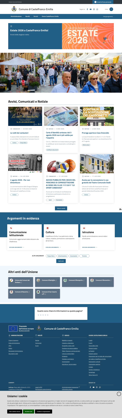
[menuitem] (16, 16)
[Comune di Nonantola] (92, 280)
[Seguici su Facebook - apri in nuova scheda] (86, 9)
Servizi (67, 335)
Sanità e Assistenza (94, 370)
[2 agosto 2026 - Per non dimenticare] (25, 163)
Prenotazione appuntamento (43, 389)
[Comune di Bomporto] (65, 280)
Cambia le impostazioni (43, 412)
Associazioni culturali (94, 362)
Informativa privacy (67, 389)
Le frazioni (91, 351)
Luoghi (90, 340)
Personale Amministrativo (16, 351)
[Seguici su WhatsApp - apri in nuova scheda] (96, 9)
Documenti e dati (13, 354)
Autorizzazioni (66, 362)
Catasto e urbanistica (68, 343)
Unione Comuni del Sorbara (15, 2)
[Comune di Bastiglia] (38, 280)
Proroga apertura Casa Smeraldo (95, 133)
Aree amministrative (14, 343)
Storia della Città (93, 346)
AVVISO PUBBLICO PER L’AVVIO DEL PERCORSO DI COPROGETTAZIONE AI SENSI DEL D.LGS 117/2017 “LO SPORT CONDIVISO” (61, 184)
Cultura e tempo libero (68, 354)
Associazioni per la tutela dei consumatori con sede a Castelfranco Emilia (100, 357)
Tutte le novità (61, 208)
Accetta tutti (28, 412)
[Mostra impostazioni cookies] (120, 209)
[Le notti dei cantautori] (25, 116)
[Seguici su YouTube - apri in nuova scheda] (90, 9)
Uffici (10, 346)
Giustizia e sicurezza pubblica (70, 348)
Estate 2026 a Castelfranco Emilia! (29, 30)
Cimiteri (91, 367)
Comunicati (38, 343)
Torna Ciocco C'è (93, 375)
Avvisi (37, 346)
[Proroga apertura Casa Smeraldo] (97, 116)
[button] (111, 9)
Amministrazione (17, 335)
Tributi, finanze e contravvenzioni (71, 351)
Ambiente (64, 356)
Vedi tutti (61, 261)
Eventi (90, 343)
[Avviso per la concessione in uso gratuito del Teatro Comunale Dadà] (97, 163)
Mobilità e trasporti (67, 340)
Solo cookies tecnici (14, 412)
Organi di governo (13, 340)
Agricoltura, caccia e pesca (69, 364)
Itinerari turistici (93, 348)
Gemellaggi (92, 372)
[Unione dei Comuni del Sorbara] (11, 280)
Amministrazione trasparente (70, 387)
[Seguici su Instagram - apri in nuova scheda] (93, 9)
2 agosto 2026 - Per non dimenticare (20, 181)
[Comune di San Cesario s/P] (38, 292)
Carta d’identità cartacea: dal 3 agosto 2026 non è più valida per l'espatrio (59, 135)
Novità (40, 335)
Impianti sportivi (93, 354)
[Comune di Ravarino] (11, 292)
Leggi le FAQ (38, 387)
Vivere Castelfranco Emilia (98, 335)
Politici (10, 348)
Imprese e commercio (68, 359)
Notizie (37, 340)
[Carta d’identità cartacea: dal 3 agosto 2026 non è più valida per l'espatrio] (61, 116)
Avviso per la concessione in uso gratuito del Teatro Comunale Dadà (96, 181)
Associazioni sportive (94, 364)
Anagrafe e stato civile (68, 346)
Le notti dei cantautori (19, 133)
